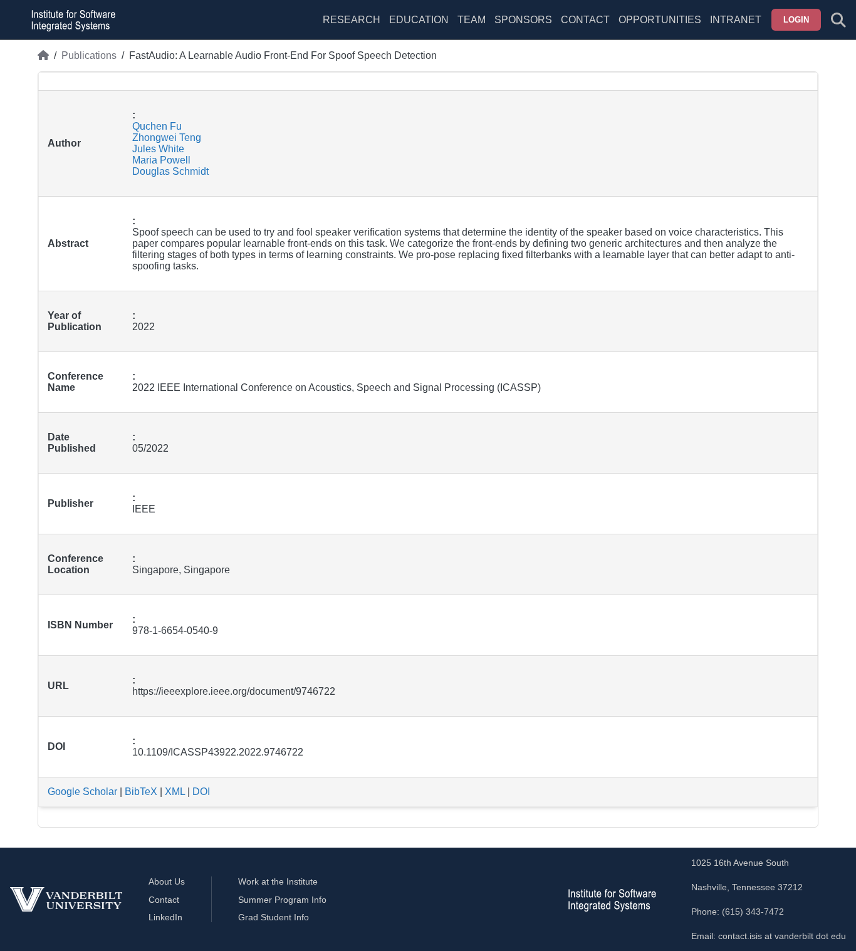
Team (471, 19)
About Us (167, 881)
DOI (201, 791)
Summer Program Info (282, 900)
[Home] (43, 55)
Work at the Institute (278, 881)
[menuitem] (471, 27)
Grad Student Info (273, 917)
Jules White (158, 148)
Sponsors (523, 19)
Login (796, 19)
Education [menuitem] (419, 19)
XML (175, 791)
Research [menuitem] (351, 19)
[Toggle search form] (838, 20)
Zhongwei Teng (166, 137)
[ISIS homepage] (70, 20)
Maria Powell (161, 160)
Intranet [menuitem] (735, 19)
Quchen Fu (157, 126)
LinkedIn (165, 917)
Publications (89, 55)
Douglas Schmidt (170, 171)
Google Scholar (82, 791)
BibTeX (141, 791)
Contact (585, 19)
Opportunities (660, 19)
